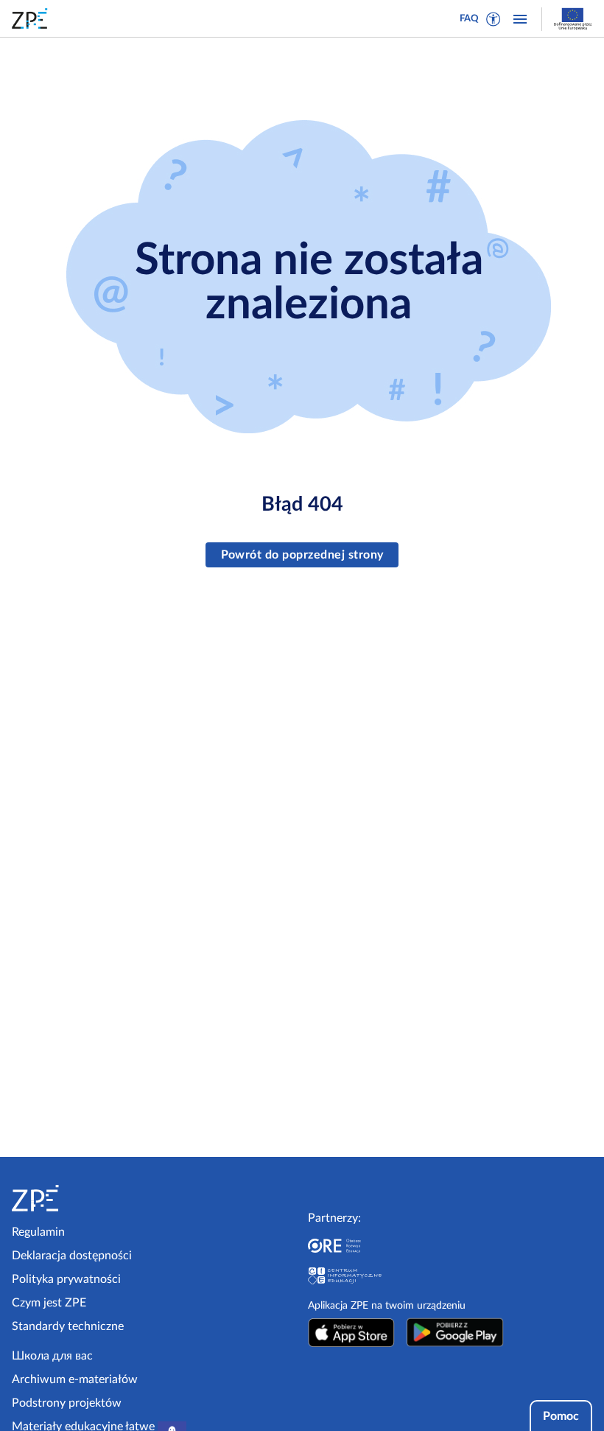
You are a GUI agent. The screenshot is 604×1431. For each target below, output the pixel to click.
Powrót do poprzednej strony (302, 555)
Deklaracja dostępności (72, 1256)
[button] (493, 19)
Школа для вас (52, 1356)
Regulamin (38, 1232)
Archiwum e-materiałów (75, 1379)
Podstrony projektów (67, 1403)
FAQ (469, 19)
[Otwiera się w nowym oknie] (351, 1332)
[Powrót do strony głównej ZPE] (32, 18)
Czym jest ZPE (49, 1303)
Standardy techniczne (68, 1326)
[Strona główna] (80, 1198)
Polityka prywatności (66, 1279)
